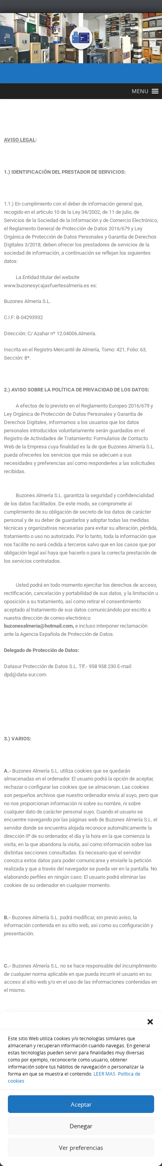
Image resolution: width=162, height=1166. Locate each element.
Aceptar (81, 1104)
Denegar (81, 1126)
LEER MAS (104, 1074)
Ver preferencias (81, 1147)
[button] (150, 1022)
